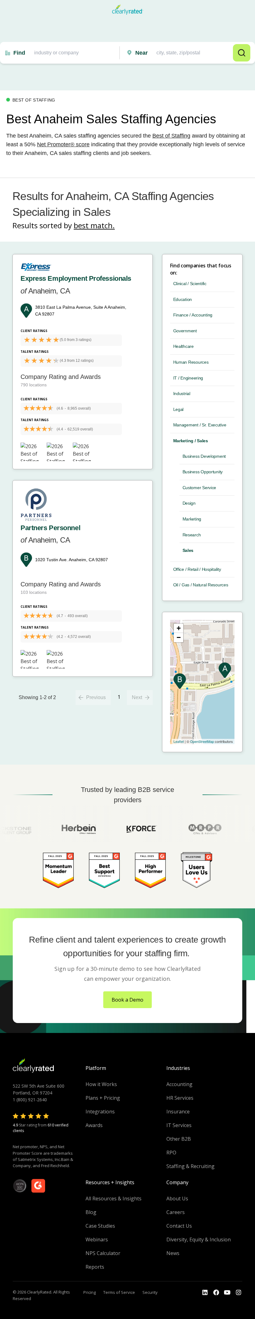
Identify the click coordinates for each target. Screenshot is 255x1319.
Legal (178, 409)
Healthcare (183, 346)
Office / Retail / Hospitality (197, 569)
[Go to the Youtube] (216, 1292)
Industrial (181, 393)
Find (19, 53)
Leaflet (179, 741)
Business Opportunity (203, 471)
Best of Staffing (171, 136)
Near (141, 53)
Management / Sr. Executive (199, 424)
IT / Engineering (188, 377)
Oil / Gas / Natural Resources (200, 584)
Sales (188, 550)
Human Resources (191, 362)
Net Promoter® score (63, 144)
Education (182, 299)
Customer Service (199, 487)
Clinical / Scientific (189, 283)
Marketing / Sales (190, 440)
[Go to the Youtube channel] (227, 1292)
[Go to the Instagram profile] (238, 1292)
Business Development (204, 456)
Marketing (192, 518)
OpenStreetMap (202, 741)
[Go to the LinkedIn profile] (205, 1292)
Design (189, 503)
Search (241, 52)
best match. (94, 225)
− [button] (179, 637)
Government (185, 330)
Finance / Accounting (192, 314)
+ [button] (179, 628)
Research (192, 534)
